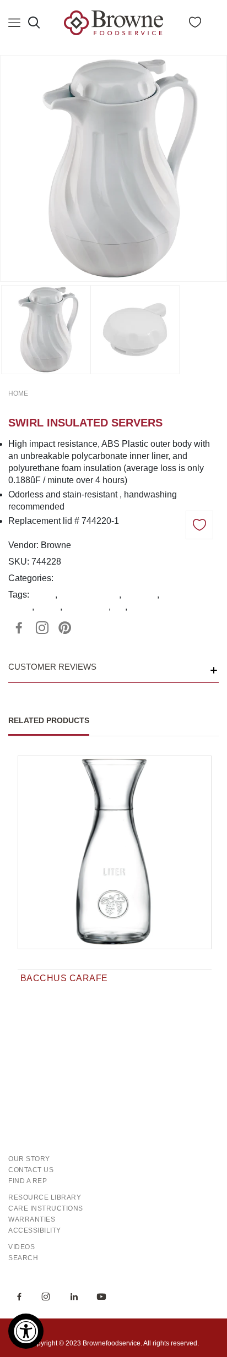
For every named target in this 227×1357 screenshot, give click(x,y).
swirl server (86, 606)
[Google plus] (41, 628)
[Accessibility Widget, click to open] (26, 1331)
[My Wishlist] (195, 24)
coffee (43, 594)
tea (119, 606)
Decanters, (78, 578)
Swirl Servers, (127, 578)
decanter (140, 594)
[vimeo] (65, 628)
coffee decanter (89, 594)
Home (18, 393)
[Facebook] (18, 628)
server (48, 606)
